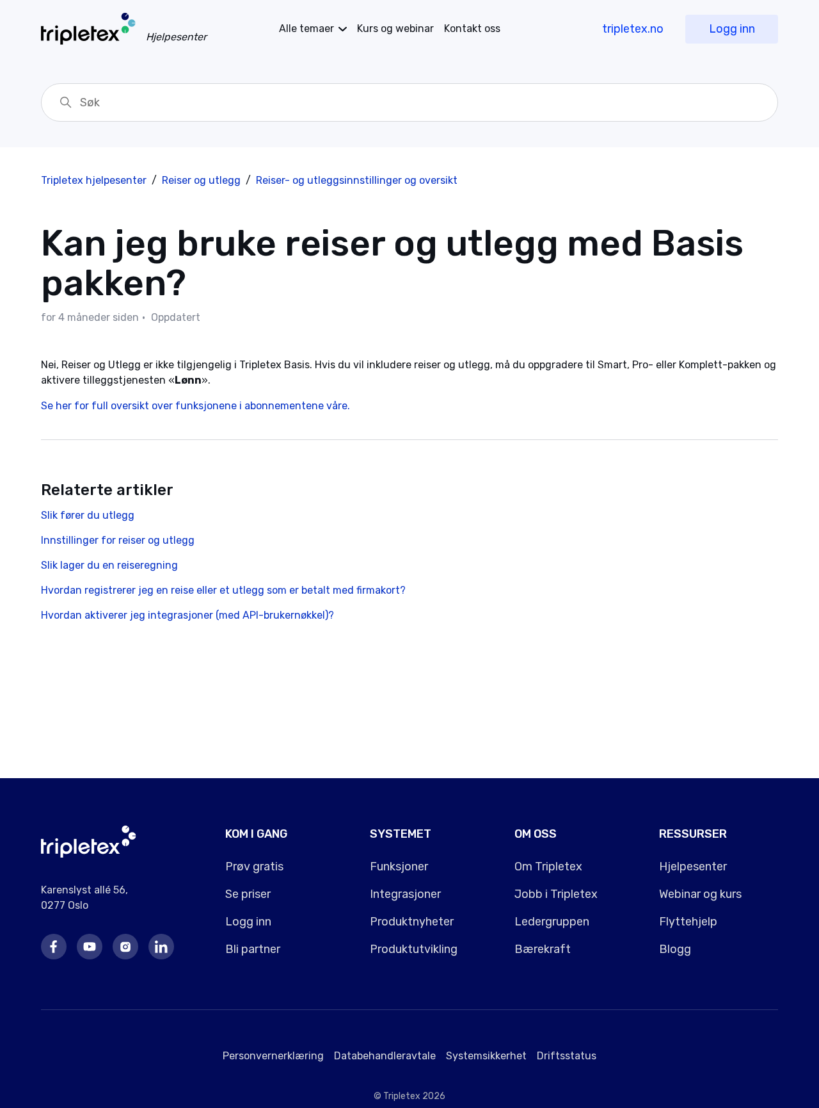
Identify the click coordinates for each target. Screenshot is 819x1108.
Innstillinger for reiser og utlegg (118, 540)
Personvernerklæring (273, 1056)
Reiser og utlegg (201, 180)
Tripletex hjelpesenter (94, 180)
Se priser (248, 894)
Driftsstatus (566, 1056)
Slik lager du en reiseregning (109, 565)
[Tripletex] (88, 854)
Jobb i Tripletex (556, 894)
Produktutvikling (413, 949)
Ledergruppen (551, 922)
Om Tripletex (548, 867)
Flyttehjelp (688, 922)
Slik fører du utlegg (87, 515)
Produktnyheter (412, 922)
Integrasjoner (405, 894)
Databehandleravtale (385, 1056)
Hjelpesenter (693, 867)
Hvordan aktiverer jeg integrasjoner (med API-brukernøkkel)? (187, 615)
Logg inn (732, 29)
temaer (306, 28)
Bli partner (252, 949)
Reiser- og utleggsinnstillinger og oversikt (356, 180)
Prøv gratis (254, 867)
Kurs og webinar (395, 28)
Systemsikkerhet (486, 1056)
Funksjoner (399, 867)
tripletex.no (633, 29)
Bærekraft (542, 949)
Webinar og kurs (700, 894)
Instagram (125, 946)
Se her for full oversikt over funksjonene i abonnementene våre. (195, 406)
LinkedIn (161, 946)
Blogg (675, 949)
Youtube (89, 946)
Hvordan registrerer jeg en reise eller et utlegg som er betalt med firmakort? (223, 590)
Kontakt (472, 28)
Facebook (54, 946)
